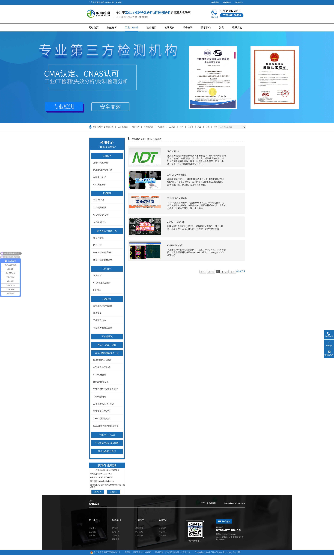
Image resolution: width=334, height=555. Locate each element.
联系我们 (237, 27)
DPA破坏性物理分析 (107, 231)
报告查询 (188, 27)
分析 (207, 127)
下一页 (224, 272)
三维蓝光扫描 (99, 320)
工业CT (172, 127)
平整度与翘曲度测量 (102, 328)
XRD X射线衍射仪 (101, 418)
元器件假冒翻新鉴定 (102, 260)
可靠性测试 (148, 127)
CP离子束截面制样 (102, 283)
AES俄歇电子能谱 (101, 367)
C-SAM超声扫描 (100, 215)
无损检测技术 (99, 222)
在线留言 (227, 2)
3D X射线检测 (99, 207)
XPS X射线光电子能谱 (103, 404)
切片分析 (161, 127)
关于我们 (206, 27)
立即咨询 (98, 492)
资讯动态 (239, 2)
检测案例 (170, 27)
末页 (232, 272)
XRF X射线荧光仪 (101, 411)
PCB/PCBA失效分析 (102, 170)
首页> (150, 139)
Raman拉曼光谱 (100, 382)
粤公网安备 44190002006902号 (107, 552)
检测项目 (151, 27)
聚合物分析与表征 (107, 451)
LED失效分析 (99, 184)
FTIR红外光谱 (99, 375)
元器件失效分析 (100, 162)
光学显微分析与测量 (102, 306)
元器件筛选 (98, 238)
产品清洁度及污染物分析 (107, 443)
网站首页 (94, 27)
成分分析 (135, 127)
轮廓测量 (97, 313)
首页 (203, 272)
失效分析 (112, 27)
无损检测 (107, 193)
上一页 (211, 272)
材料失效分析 (99, 177)
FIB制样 (97, 290)
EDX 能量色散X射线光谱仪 (105, 426)
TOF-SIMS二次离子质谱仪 (105, 389)
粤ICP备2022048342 (142, 552)
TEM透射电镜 (99, 396)
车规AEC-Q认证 (107, 434)
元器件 (190, 127)
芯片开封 (97, 245)
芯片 (181, 127)
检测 (215, 127)
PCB (199, 127)
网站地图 (215, 2)
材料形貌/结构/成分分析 (107, 353)
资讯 (221, 27)
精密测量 (107, 299)
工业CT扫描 (131, 27)
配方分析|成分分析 (107, 345)
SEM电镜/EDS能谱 (102, 360)
